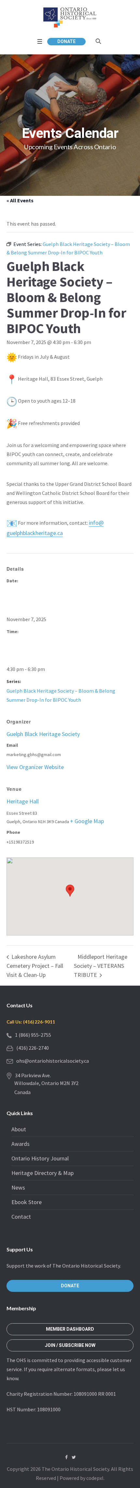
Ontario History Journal (40, 1158)
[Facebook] (66, 1457)
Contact (21, 1216)
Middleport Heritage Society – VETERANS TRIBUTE (100, 966)
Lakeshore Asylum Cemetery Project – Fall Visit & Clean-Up (35, 966)
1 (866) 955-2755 (33, 1035)
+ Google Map (87, 821)
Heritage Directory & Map (42, 1173)
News (18, 1187)
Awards (20, 1143)
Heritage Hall (23, 801)
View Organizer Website (35, 767)
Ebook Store (26, 1202)
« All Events (20, 200)
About (18, 1129)
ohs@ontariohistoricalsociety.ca (52, 1060)
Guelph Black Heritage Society (43, 734)
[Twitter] (74, 1457)
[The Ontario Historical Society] (70, 17)
